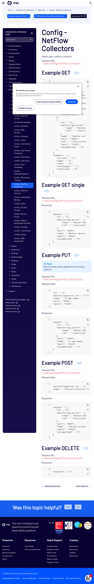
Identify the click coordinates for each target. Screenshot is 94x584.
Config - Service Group (20, 215)
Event (13, 268)
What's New (10, 302)
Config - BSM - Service (19, 131)
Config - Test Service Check (22, 145)
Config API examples (22, 122)
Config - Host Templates (19, 165)
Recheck (14, 260)
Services (5, 549)
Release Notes (11, 305)
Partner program (9, 552)
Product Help (52, 546)
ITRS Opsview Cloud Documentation (49, 16)
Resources (73, 556)
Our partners (7, 556)
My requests (52, 556)
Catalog (72, 552)
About (4, 559)
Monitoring (13, 75)
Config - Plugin (20, 234)
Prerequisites (14, 53)
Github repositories (32, 549)
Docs (10, 10)
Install (11, 57)
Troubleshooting (15, 82)
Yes (68, 507)
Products (6, 546)
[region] (47, 99)
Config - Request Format (21, 117)
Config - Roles (19, 204)
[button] (88, 578)
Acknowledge (16, 257)
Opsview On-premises (25, 10)
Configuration (14, 71)
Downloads (29, 546)
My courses (73, 549)
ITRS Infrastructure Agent (16, 299)
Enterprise (13, 49)
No (78, 507)
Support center (53, 562)
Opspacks (12, 79)
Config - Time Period (22, 231)
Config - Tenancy (21, 227)
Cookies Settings (25, 108)
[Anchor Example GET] (76, 73)
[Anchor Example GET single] (47, 191)
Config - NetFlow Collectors (60, 10)
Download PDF (77, 16)
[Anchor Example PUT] (77, 255)
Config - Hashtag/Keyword (21, 172)
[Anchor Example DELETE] (85, 448)
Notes (13, 271)
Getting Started (15, 46)
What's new (51, 552)
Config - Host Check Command (22, 151)
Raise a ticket (52, 559)
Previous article (52, 486)
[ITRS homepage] (9, 3)
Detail (13, 279)
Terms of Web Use (29, 578)
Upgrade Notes (15, 64)
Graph (13, 264)
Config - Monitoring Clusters (22, 178)
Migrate (12, 60)
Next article (82, 486)
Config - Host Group (22, 157)
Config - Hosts (20, 140)
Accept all (72, 102)
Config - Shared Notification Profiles (22, 221)
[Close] (78, 86)
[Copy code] (88, 81)
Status (14, 246)
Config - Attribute (21, 126)
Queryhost (15, 275)
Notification (16, 286)
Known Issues (11, 311)
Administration (15, 68)
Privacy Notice (44, 578)
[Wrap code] (88, 86)
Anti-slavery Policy (73, 578)
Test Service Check (19, 282)
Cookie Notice (58, 578)
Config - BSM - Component (19, 239)
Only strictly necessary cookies (49, 102)
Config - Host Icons (21, 161)
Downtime (15, 250)
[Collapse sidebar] (31, 33)
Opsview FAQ (11, 308)
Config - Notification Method (22, 198)
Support (12, 291)
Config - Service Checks (20, 208)
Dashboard (73, 546)
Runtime (14, 253)
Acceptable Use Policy (11, 578)
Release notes (53, 549)
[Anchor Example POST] (79, 363)
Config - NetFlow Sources (21, 191)
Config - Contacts (21, 136)
